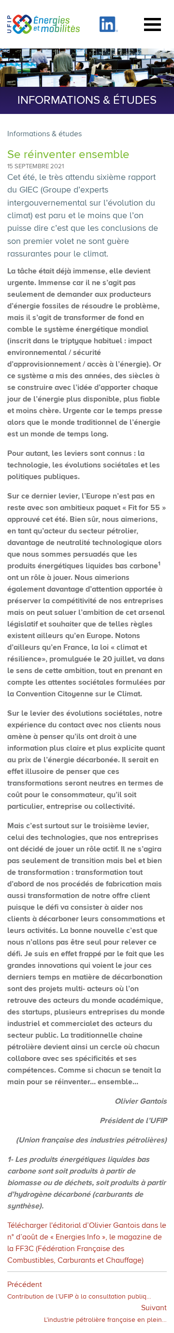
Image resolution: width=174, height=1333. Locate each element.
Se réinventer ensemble (68, 155)
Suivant (105, 1313)
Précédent (79, 1290)
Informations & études (44, 134)
